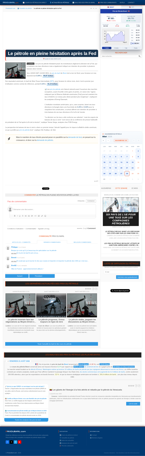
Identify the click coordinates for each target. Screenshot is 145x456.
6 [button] (121, 156)
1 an (126, 48)
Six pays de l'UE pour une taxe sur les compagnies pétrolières (121, 219)
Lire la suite (133, 404)
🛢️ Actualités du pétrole (59, 2)
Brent (65, 73)
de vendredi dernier (86, 367)
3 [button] (104, 156)
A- (96, 8)
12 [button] (116, 162)
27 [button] (121, 173)
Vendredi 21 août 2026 (19, 361)
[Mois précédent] (108, 140)
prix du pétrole (55, 89)
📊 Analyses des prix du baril (83, 2)
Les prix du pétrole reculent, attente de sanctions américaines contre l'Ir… (121, 244)
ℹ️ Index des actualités (67, 440)
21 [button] (127, 168)
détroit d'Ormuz (36, 369)
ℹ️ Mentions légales (96, 438)
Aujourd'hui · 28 (121, 140)
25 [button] (110, 173)
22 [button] (132, 168)
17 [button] (104, 168)
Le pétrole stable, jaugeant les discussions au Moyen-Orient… (82, 320)
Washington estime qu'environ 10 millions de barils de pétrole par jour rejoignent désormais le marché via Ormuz (83, 369)
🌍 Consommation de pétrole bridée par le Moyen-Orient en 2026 (26, 411)
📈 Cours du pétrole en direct (35, 2)
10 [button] (104, 162)
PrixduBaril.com (12, 453)
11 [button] (110, 162)
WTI (52, 81)
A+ (91, 8)
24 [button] (104, 173)
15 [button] (132, 162)
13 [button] (121, 162)
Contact (131, 2)
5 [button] (115, 156)
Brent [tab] (110, 7)
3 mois (116, 48)
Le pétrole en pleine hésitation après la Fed (52, 53)
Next (96, 288)
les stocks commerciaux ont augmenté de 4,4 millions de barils (102, 372)
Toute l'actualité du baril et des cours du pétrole (54, 344)
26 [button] (116, 173)
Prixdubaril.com (10, 8)
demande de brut (75, 137)
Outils (122, 2)
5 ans (135, 48)
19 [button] (116, 168)
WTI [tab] (131, 7)
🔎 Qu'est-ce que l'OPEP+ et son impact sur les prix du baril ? (24, 386)
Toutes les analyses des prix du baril (29, 420)
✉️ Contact (93, 435)
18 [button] (110, 168)
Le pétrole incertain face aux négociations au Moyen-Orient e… (21, 320)
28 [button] (127, 173)
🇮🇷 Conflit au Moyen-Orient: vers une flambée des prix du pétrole (26, 398)
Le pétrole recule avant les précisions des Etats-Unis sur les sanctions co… (122, 232)
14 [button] (127, 162)
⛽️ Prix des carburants (107, 2)
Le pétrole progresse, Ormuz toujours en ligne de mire (52, 320)
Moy (133, 43)
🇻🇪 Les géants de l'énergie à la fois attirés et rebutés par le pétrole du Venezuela (86, 390)
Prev (93, 288)
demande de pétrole (45, 140)
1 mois (107, 48)
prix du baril (56, 73)
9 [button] (138, 156)
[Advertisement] (51, 31)
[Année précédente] (103, 140)
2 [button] (138, 151)
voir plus (13, 253)
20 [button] (121, 168)
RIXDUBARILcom (16, 431)
